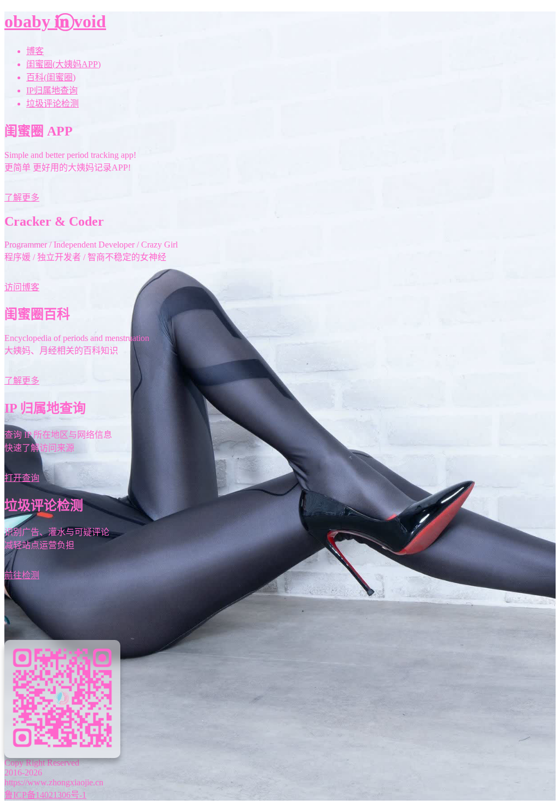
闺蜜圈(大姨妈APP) (63, 64)
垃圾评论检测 (52, 103)
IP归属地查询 (52, 90)
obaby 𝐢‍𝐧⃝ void (55, 21)
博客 (35, 51)
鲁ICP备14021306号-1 (45, 795)
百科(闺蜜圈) (50, 77)
